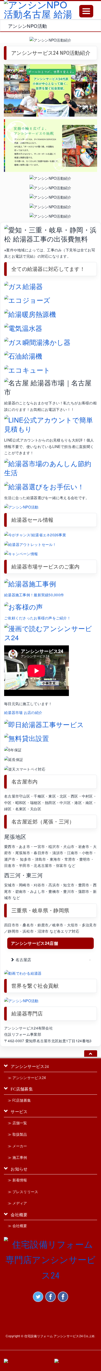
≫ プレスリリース (23, 1192)
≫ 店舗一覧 (17, 1123)
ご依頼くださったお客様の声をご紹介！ (37, 617)
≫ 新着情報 (17, 1180)
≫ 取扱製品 (17, 1134)
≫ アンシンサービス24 (27, 1078)
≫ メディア (17, 1203)
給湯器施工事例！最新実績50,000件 (34, 594)
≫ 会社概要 (17, 1226)
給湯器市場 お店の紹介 (23, 712)
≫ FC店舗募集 (19, 1100)
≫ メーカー (17, 1146)
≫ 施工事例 (17, 1157)
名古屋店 (22, 959)
